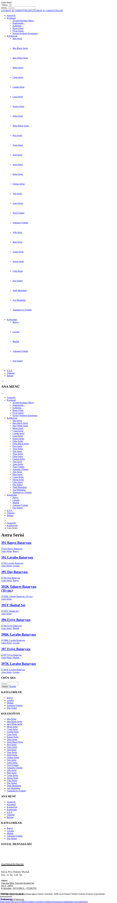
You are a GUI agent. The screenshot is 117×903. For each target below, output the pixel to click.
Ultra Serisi (18, 271)
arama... (4, 8)
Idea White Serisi (20, 58)
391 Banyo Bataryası (16, 542)
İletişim (10, 375)
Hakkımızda (19, 23)
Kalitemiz (18, 26)
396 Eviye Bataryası (15, 620)
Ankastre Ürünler (20, 222)
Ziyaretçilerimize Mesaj (23, 20)
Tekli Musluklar (20, 290)
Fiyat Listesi (18, 31)
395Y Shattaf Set (13, 605)
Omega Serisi (19, 184)
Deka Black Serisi (21, 126)
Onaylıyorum (6, 899)
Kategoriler (12, 319)
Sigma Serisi (18, 261)
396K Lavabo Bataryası (18, 634)
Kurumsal (11, 18)
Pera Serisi (17, 135)
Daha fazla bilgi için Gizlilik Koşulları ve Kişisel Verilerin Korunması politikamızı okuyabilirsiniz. (44, 901)
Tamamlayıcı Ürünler (22, 310)
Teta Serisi (17, 193)
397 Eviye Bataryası (15, 649)
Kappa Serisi (18, 106)
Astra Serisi (18, 203)
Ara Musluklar (19, 300)
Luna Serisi (18, 96)
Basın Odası (18, 28)
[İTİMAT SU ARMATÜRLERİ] (32, 10)
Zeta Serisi (17, 155)
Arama (5, 687)
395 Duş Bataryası (14, 572)
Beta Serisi (17, 242)
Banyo (16, 322)
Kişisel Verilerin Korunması (25, 33)
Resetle (12, 686)
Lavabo (16, 332)
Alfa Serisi (17, 232)
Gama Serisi (18, 252)
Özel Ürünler (18, 213)
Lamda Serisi (18, 87)
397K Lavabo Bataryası (18, 663)
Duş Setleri (18, 281)
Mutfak (16, 341)
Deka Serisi (18, 116)
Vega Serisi (18, 164)
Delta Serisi (18, 174)
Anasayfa (11, 15)
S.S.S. (9, 370)
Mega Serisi (18, 67)
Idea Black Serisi (20, 48)
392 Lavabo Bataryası (17, 557)
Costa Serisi (18, 77)
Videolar (11, 373)
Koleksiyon (12, 36)
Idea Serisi (17, 38)
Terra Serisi (18, 145)
